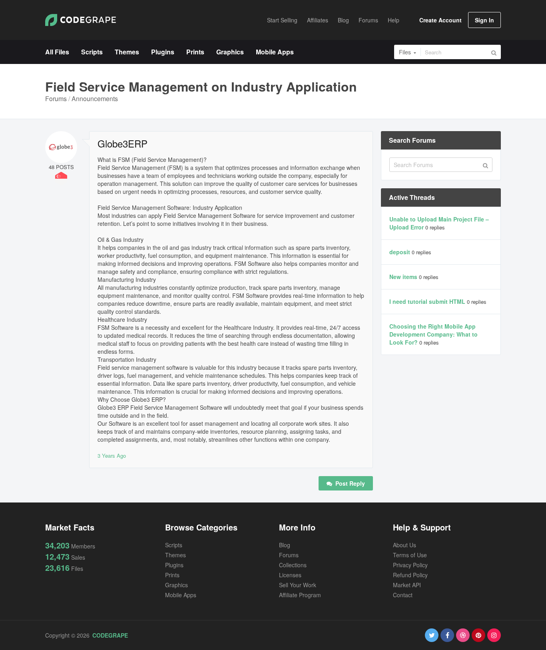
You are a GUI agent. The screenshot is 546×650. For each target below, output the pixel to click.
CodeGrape (110, 635)
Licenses (290, 575)
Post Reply (349, 483)
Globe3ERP (122, 144)
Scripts (173, 545)
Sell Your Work (297, 585)
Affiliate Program (300, 595)
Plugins (174, 565)
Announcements (95, 98)
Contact (402, 595)
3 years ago (112, 455)
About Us (404, 545)
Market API (407, 585)
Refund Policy (410, 575)
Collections (293, 565)
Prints (172, 575)
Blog (284, 545)
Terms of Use (410, 555)
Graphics (176, 585)
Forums (56, 98)
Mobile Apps (180, 595)
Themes (175, 555)
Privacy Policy (410, 565)
